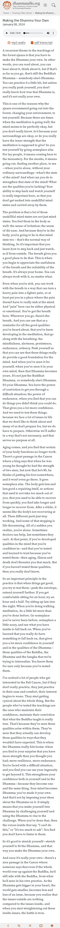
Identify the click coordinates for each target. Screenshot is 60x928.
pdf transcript (43, 43)
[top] (30, 925)
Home (6, 13)
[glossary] (41, 925)
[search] (19, 925)
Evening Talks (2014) (22, 13)
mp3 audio (18, 43)
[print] (52, 925)
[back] (8, 925)
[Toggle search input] (53, 5)
